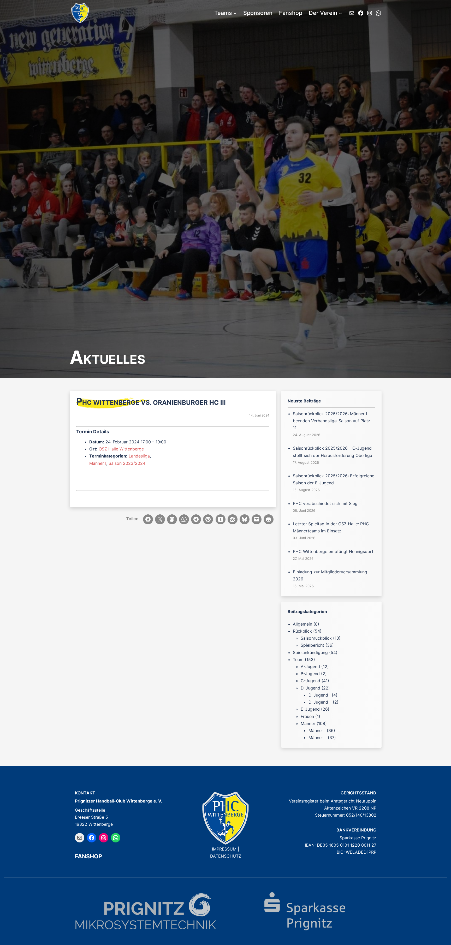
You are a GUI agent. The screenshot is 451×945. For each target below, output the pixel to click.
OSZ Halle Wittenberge (121, 448)
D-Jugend (310, 688)
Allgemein (302, 624)
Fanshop (88, 856)
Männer (308, 723)
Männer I (97, 463)
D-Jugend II (319, 702)
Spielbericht (312, 645)
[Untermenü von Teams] (235, 13)
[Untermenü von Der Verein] (340, 13)
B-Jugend (310, 673)
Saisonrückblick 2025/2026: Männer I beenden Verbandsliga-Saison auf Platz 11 (331, 420)
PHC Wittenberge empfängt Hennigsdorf (333, 551)
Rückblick (302, 631)
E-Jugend (310, 709)
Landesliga (139, 456)
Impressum (224, 849)
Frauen (307, 716)
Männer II (317, 737)
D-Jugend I (319, 695)
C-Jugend (310, 680)
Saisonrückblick (316, 638)
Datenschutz (225, 856)
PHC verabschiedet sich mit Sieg (325, 503)
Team (298, 659)
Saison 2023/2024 (127, 463)
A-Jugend (310, 666)
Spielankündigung (310, 652)
